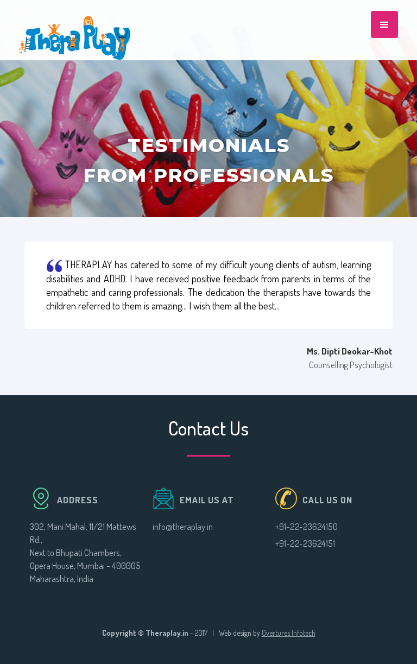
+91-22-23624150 (306, 526)
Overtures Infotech (288, 632)
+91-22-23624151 (305, 543)
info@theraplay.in (183, 526)
